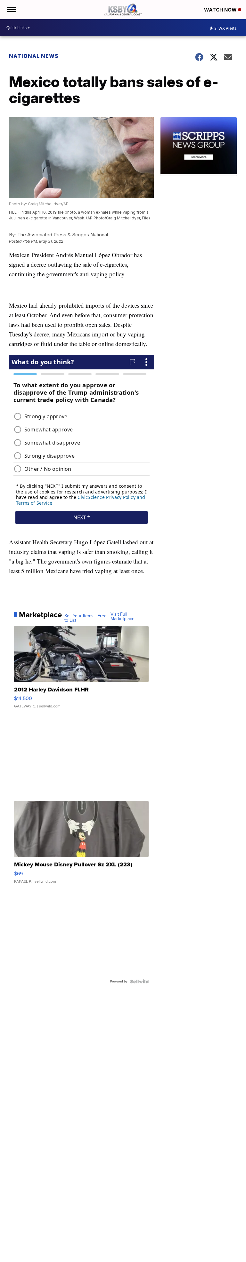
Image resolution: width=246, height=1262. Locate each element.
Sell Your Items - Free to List (85, 618)
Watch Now (221, 10)
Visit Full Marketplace (123, 616)
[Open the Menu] (11, 9)
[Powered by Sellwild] (139, 981)
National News (34, 56)
